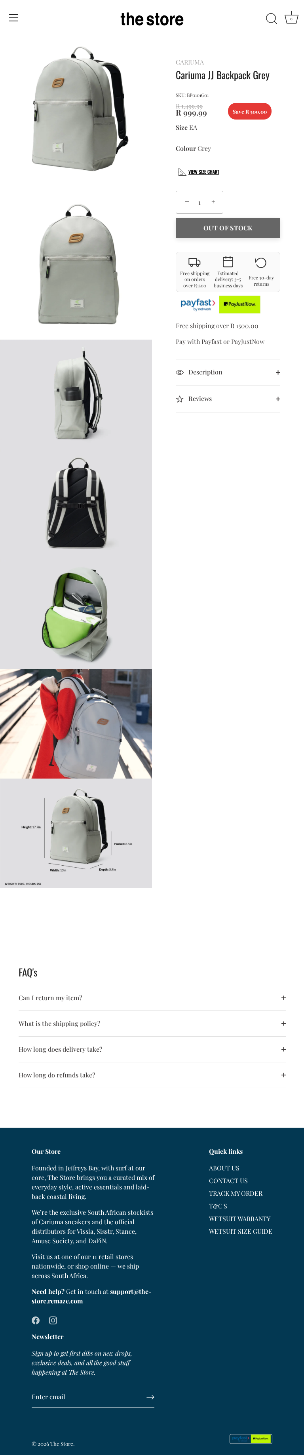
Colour (186, 148)
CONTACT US (228, 1180)
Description (204, 372)
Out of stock (228, 228)
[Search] (271, 19)
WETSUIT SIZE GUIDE (240, 1231)
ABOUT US (224, 1168)
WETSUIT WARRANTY (239, 1218)
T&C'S (218, 1206)
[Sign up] (150, 1397)
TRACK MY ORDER (235, 1193)
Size (182, 127)
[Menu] (14, 18)
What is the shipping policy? (60, 1023)
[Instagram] (53, 1320)
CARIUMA (190, 62)
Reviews (199, 398)
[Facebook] (36, 1320)
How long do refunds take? (57, 1075)
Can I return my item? (50, 997)
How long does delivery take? (61, 1049)
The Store (61, 1443)
